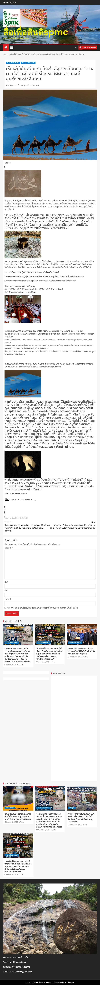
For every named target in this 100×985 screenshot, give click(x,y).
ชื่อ (6, 582)
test (22, 664)
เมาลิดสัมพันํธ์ (22, 518)
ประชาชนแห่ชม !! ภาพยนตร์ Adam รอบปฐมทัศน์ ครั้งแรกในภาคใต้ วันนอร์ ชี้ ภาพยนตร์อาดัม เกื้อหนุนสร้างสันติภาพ (27, 526)
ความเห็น (9, 548)
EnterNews (57, 982)
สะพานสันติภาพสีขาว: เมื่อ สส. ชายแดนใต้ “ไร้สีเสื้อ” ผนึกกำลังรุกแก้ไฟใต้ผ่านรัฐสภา (81, 651)
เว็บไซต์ (8, 599)
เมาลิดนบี (13, 518)
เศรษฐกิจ (71, 807)
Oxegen (11, 85)
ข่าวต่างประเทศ (10, 807)
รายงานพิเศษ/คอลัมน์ (13, 62)
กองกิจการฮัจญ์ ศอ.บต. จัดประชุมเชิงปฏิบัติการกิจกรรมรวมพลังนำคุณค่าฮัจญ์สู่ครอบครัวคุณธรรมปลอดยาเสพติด (72, 525)
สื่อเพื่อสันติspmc (35, 32)
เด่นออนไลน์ (31, 62)
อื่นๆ (23, 62)
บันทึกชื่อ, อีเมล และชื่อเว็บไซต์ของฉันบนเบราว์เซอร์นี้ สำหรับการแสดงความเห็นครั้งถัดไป (42, 608)
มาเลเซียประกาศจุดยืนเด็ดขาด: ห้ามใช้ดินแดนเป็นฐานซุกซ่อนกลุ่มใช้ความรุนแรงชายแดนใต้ (18, 816)
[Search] (76, 47)
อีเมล (7, 590)
